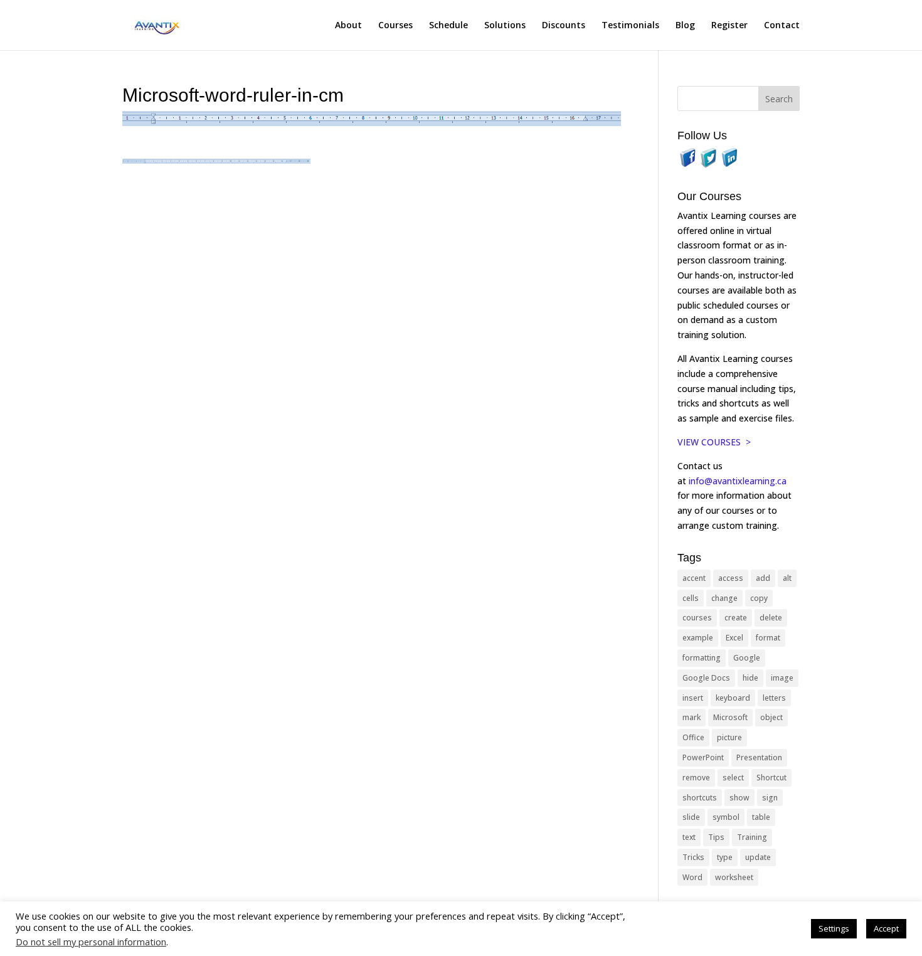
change (724, 598)
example (697, 637)
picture (729, 737)
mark (691, 717)
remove (696, 777)
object (771, 717)
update (758, 857)
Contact (782, 26)
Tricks (693, 857)
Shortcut (771, 777)
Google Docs (706, 677)
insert (692, 698)
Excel (734, 637)
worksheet (734, 877)
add (763, 578)
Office (693, 737)
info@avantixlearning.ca (739, 481)
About (348, 26)
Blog (685, 26)
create (735, 617)
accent (694, 578)
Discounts (563, 26)
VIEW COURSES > (714, 442)
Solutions (505, 26)
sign (770, 797)
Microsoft (730, 717)
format (768, 637)
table (761, 817)
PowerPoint (703, 757)
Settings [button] (834, 928)
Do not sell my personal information (91, 941)
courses (697, 617)
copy (759, 598)
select (733, 777)
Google (746, 657)
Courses (395, 26)
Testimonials (630, 26)
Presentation (759, 757)
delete (771, 617)
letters (774, 698)
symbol (726, 817)
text (689, 837)
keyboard (733, 698)
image (782, 677)
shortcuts (699, 797)
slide (691, 817)
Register (729, 26)
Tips (716, 837)
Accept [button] (886, 928)
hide (750, 677)
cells (690, 598)
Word (692, 877)
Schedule (448, 26)
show (739, 797)
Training (752, 837)
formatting (701, 657)
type (725, 857)
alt (787, 578)
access (730, 578)
